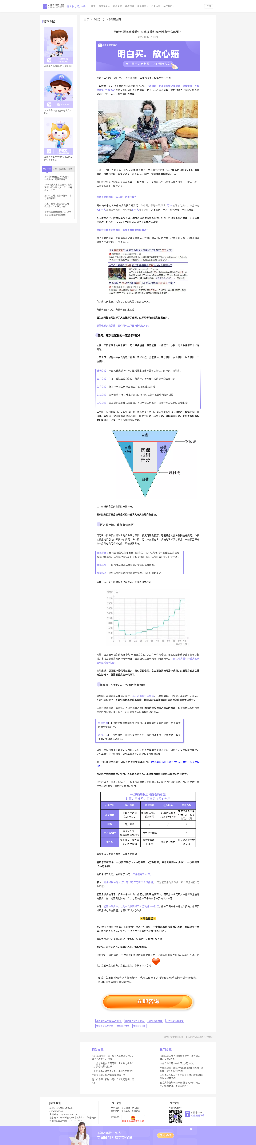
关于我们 (167, 6)
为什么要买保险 (155, 1021)
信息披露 (155, 6)
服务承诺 (117, 6)
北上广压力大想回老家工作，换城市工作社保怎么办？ (57, 205)
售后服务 (141, 6)
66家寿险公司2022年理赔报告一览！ (110, 1075)
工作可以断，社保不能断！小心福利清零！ (57, 197)
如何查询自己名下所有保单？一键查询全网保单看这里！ (57, 178)
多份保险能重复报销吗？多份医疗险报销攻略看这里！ (57, 213)
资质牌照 (115, 1111)
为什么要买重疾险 (174, 1021)
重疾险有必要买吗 (104, 1026)
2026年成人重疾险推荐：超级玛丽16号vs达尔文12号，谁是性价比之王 (58, 187)
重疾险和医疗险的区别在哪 (108, 1021)
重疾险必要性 (123, 1026)
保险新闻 (115, 19)
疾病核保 (129, 6)
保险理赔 (125, 1108)
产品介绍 (115, 1108)
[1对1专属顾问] (148, 70)
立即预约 (165, 1135)
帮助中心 (125, 1111)
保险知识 (100, 19)
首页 (93, 6)
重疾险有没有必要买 (134, 1021)
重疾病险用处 (139, 1026)
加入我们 (136, 1108)
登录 (209, 6)
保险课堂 (103, 6)
